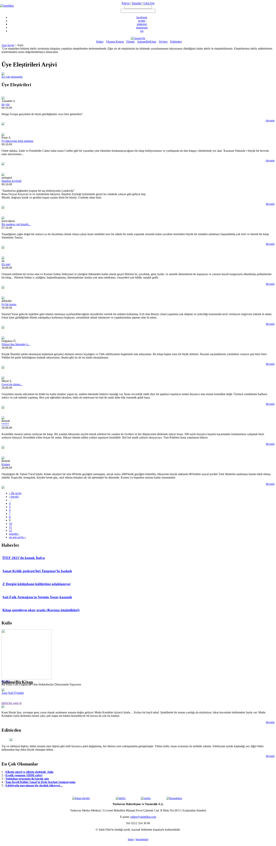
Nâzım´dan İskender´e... (16, 344)
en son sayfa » (17, 537)
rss (141, 30)
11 (10, 527)
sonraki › (14, 533)
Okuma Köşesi (115, 41)
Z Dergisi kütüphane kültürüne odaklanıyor (36, 584)
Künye (126, 3)
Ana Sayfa (8, 45)
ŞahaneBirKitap (146, 41)
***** (5, 424)
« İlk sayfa (15, 493)
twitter (142, 20)
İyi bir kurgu (9, 304)
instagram (142, 27)
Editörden (176, 41)
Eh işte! (6, 264)
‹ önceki (14, 496)
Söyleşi (163, 41)
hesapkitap (142, 839)
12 (10, 530)
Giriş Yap (149, 3)
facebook (141, 17)
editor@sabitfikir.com (143, 816)
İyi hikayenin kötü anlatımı (17, 141)
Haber (99, 41)
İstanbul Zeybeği (11, 181)
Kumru (6, 464)
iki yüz (6, 104)
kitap (131, 839)
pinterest (142, 24)
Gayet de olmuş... (12, 384)
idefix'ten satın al (11, 703)
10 (10, 523)
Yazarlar (136, 3)
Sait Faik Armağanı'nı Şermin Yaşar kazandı (37, 597)
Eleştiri (130, 41)
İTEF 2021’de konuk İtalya (23, 558)
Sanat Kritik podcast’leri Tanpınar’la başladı (37, 571)
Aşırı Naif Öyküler (13, 692)
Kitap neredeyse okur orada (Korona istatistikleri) (40, 610)
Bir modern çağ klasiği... (16, 224)
